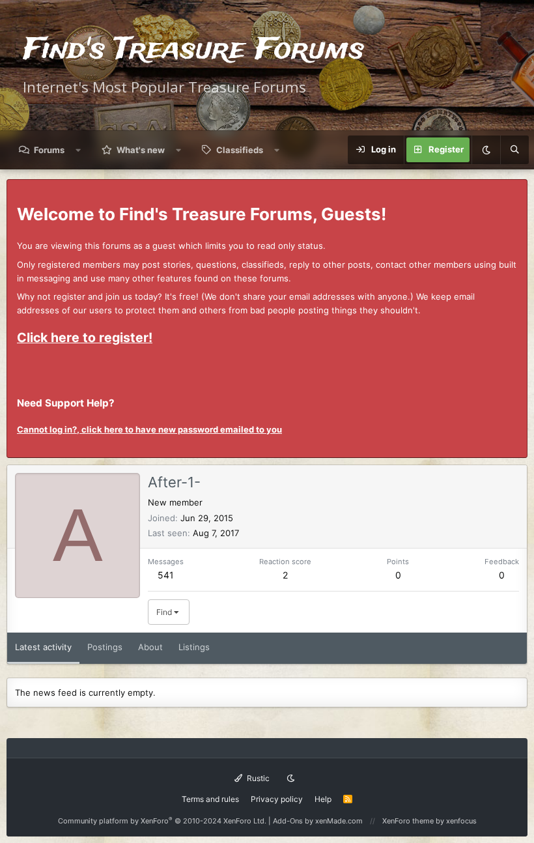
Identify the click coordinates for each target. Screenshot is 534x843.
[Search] (514, 150)
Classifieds (239, 150)
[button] (78, 150)
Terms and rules (210, 799)
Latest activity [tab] (43, 647)
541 (166, 574)
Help (323, 799)
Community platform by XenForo (162, 820)
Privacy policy (277, 799)
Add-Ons (288, 820)
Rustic (257, 778)
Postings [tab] (104, 647)
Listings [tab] (194, 647)
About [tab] (150, 647)
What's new (141, 150)
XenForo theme (408, 820)
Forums (49, 150)
